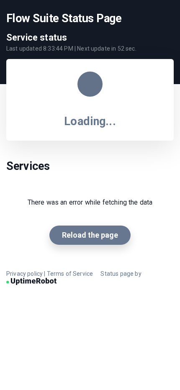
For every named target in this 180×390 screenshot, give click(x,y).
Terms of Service (70, 273)
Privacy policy (24, 273)
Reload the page (90, 235)
